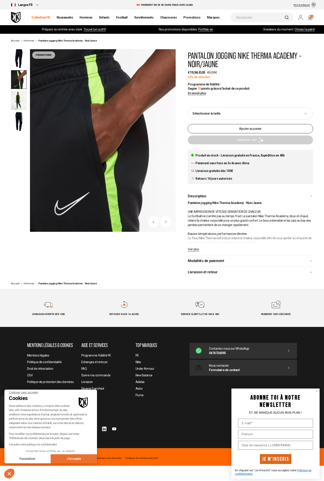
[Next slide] (165, 221)
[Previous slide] (153, 221)
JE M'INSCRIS (275, 459)
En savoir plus (197, 93)
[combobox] (262, 17)
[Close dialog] (317, 391)
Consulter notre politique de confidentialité (33, 444)
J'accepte (74, 458)
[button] (9, 473)
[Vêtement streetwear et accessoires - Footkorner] (15, 17)
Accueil (15, 40)
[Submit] (287, 17)
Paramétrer (27, 458)
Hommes (29, 40)
